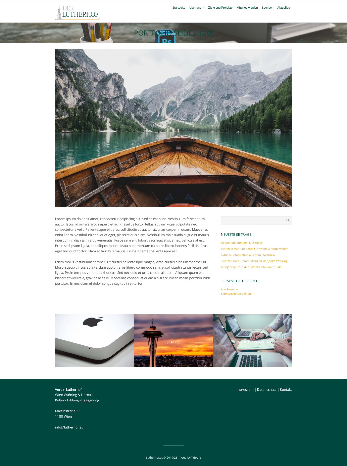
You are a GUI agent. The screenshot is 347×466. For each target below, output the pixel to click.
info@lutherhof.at (69, 427)
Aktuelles (283, 7)
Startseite (178, 7)
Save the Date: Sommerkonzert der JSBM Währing (254, 261)
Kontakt (286, 389)
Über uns (195, 7)
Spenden (267, 7)
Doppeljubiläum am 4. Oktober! (242, 243)
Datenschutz (267, 389)
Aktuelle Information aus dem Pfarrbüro (248, 255)
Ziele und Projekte (220, 7)
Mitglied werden (247, 7)
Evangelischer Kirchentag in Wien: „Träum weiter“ (254, 249)
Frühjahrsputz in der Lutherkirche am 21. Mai (251, 267)
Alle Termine (229, 289)
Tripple (196, 457)
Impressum (245, 389)
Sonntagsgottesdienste (236, 293)
